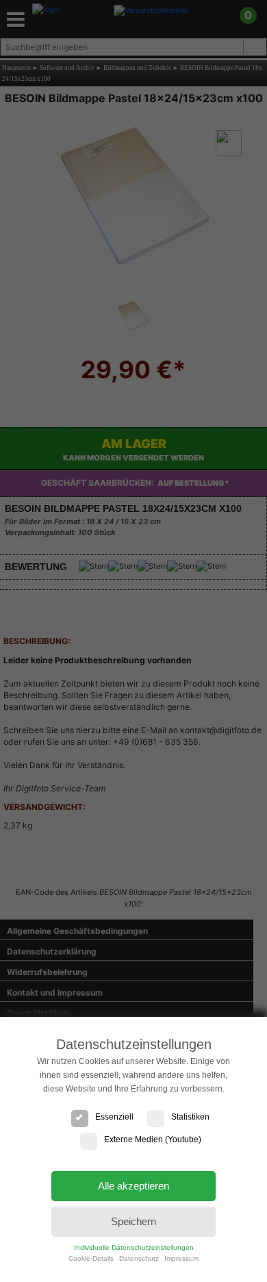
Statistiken (190, 1117)
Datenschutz (139, 1258)
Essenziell (114, 1117)
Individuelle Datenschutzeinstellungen (134, 1247)
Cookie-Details (91, 1258)
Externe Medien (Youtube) (152, 1139)
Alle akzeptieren (133, 1186)
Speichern (133, 1221)
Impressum (181, 1258)
